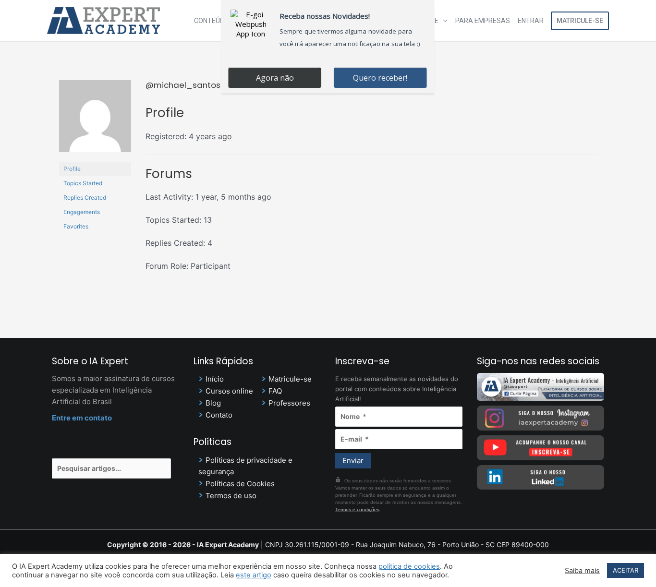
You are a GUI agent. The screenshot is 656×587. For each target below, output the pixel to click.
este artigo (253, 575)
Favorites (75, 226)
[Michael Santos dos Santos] (95, 120)
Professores (289, 402)
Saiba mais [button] (582, 570)
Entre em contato (82, 417)
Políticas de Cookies (240, 483)
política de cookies (409, 566)
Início (215, 378)
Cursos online (229, 390)
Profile (72, 168)
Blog (213, 402)
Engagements (81, 212)
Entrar (531, 20)
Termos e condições (357, 509)
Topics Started (82, 183)
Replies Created (84, 197)
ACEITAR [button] (625, 570)
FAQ (275, 390)
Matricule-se (580, 20)
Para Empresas (482, 20)
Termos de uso (231, 495)
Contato (219, 414)
